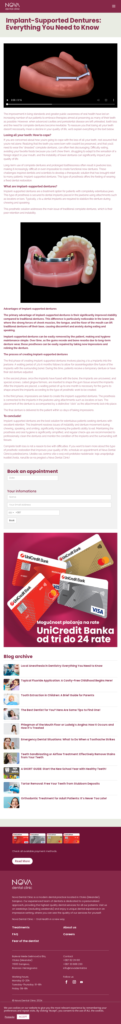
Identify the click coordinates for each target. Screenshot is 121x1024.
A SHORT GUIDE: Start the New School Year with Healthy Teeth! (63, 769)
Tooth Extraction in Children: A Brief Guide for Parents (57, 695)
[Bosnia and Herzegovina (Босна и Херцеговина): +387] (11, 512)
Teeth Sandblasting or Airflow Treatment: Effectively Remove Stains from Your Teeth (68, 755)
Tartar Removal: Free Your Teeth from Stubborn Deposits (60, 783)
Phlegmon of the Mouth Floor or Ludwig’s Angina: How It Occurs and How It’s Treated (67, 726)
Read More (22, 861)
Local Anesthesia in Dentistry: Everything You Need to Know (61, 666)
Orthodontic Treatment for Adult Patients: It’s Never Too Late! (64, 798)
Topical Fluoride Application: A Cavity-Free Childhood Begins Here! (67, 680)
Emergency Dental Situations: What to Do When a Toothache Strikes (68, 739)
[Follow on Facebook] (66, 982)
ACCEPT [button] (23, 1016)
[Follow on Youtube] (81, 982)
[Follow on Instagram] (74, 982)
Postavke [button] (9, 1016)
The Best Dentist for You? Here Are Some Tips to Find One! (60, 710)
